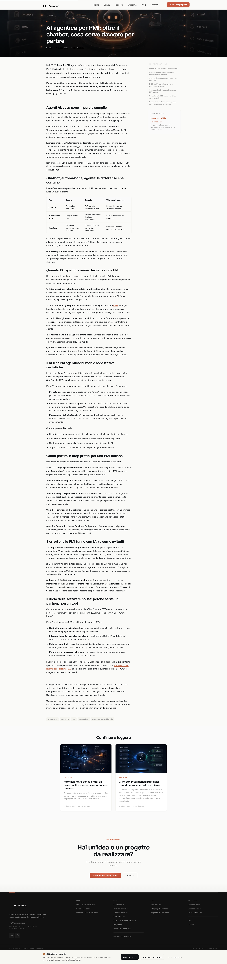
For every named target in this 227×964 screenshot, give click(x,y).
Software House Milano (122, 936)
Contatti (154, 5)
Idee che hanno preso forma (87, 913)
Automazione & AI (121, 913)
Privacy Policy (198, 948)
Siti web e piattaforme (122, 929)
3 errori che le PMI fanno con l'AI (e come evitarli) (162, 97)
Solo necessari (175, 957)
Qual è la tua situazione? (85, 905)
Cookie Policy (212, 948)
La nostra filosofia (194, 909)
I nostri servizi (119, 905)
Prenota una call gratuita (105, 875)
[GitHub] (17, 935)
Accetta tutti (129, 957)
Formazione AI (119, 917)
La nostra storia (194, 905)
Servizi (107, 5)
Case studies (156, 905)
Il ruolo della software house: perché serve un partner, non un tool (163, 103)
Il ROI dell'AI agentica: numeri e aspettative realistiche (161, 85)
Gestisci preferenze (152, 957)
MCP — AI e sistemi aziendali (125, 921)
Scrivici (130, 875)
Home (96, 5)
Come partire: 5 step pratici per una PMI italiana (162, 91)
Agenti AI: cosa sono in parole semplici (163, 68)
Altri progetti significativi (160, 909)
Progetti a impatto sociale (160, 913)
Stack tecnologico (195, 913)
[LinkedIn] (11, 935)
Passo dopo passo (83, 909)
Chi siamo (132, 5)
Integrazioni (118, 925)
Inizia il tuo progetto (178, 5)
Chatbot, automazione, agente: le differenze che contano (161, 73)
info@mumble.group (17, 923)
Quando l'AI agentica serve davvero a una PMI (163, 79)
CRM (115, 305)
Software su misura (121, 909)
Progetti (119, 5)
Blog (144, 5)
